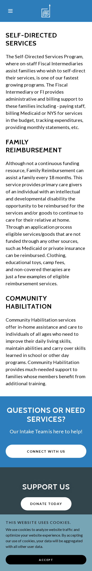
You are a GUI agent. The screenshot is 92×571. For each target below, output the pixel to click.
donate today (46, 504)
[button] (12, 11)
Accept (46, 560)
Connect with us (46, 451)
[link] (46, 11)
